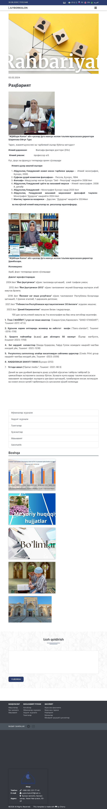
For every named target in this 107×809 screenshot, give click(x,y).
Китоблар (27, 708)
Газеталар (16, 425)
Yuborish (16, 679)
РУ (82, 2)
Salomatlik (16, 444)
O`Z (75, 3)
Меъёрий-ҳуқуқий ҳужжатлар (57, 718)
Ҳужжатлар (17, 432)
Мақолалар (13, 708)
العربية (96, 2)
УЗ (72, 2)
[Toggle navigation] (96, 8)
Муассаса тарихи (52, 710)
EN (88, 2)
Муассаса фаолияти (53, 708)
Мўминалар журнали (22, 412)
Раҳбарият (49, 713)
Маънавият (16, 438)
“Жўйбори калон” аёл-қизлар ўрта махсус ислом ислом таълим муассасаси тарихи (27, 619)
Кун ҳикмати (13, 710)
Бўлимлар (49, 715)
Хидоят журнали (19, 419)
